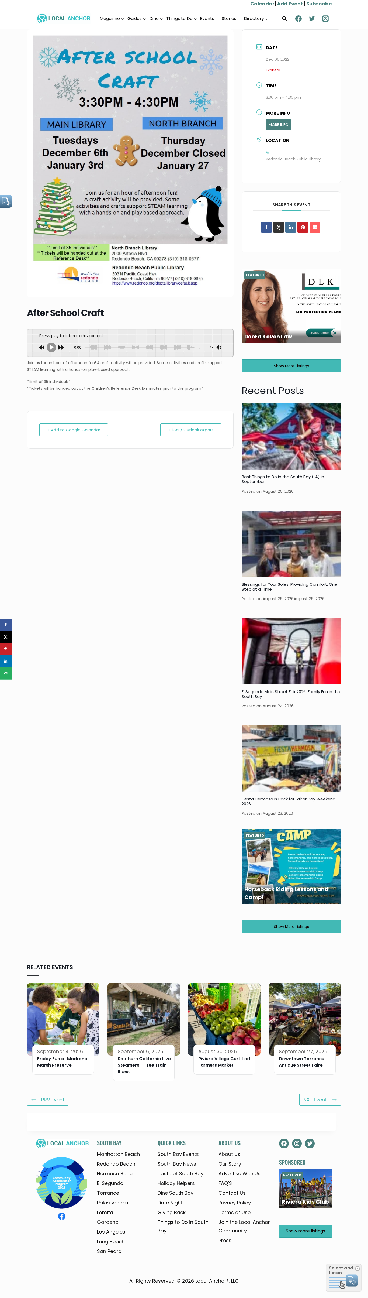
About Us (229, 1154)
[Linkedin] (290, 227)
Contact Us (232, 1193)
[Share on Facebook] (266, 227)
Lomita (105, 1212)
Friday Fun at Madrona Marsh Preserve (62, 1062)
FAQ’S (225, 1183)
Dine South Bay (175, 1193)
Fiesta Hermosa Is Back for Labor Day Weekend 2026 (288, 801)
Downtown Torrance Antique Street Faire (301, 1062)
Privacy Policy (234, 1202)
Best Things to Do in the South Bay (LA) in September (283, 479)
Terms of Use (234, 1212)
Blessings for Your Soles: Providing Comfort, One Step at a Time (289, 586)
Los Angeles (111, 1231)
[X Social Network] (278, 227)
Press (224, 1240)
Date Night (170, 1202)
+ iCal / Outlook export (190, 430)
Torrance (108, 1193)
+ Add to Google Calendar (73, 430)
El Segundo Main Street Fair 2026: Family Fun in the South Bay (291, 694)
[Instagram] (325, 18)
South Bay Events (178, 1154)
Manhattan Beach (118, 1154)
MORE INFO (279, 124)
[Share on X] (6, 637)
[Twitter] (311, 18)
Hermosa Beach (116, 1173)
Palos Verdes (112, 1202)
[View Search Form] (284, 18)
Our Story (229, 1163)
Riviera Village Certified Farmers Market (224, 1062)
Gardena (108, 1222)
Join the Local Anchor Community (244, 1226)
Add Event (290, 3)
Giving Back (172, 1212)
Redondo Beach (116, 1163)
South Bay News (177, 1163)
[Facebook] (298, 18)
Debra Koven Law (268, 336)
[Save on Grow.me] (6, 685)
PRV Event (52, 1099)
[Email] (315, 227)
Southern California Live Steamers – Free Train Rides (144, 1065)
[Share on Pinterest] (302, 227)
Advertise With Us (239, 1173)
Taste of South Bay (180, 1173)
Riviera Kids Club (305, 1201)
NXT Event (315, 1099)
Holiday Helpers (176, 1183)
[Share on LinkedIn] (6, 661)
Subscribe (319, 3)
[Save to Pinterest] (6, 649)
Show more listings (291, 366)
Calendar (262, 3)
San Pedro (109, 1251)
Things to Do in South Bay (183, 1226)
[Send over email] (6, 673)
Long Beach (111, 1241)
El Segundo (110, 1183)
